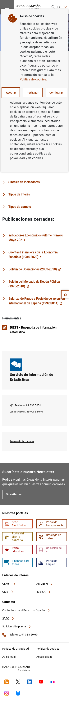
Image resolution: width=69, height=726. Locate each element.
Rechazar (33, 92)
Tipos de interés (19, 194)
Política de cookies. (33, 79)
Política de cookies (47, 648)
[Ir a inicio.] (28, 6)
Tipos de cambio (19, 207)
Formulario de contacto (22, 441)
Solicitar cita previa (14, 626)
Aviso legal (9, 656)
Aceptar (11, 92)
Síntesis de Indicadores (24, 182)
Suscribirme (13, 494)
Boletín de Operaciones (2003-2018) (32, 269)
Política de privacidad (15, 648)
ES (59, 7)
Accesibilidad (44, 656)
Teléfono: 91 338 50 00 (23, 634)
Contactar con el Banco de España (23, 610)
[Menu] (7, 7)
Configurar (56, 92)
